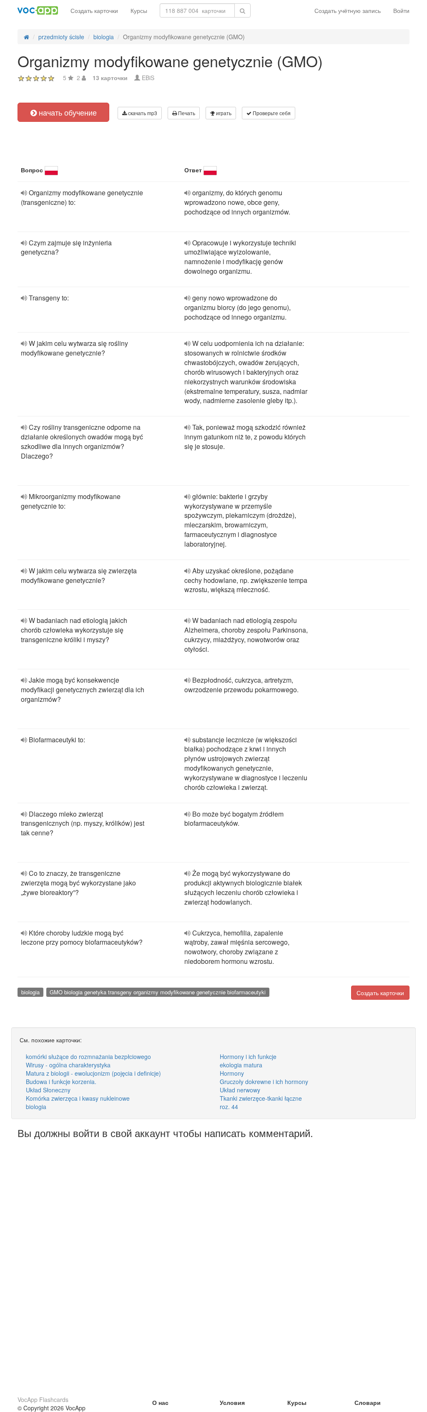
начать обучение (67, 112)
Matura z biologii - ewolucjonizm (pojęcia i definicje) (93, 1073)
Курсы (139, 10)
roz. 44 (229, 1106)
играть (223, 112)
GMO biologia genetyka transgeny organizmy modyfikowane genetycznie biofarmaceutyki (158, 992)
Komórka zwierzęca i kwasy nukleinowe (78, 1098)
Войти (401, 10)
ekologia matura (241, 1065)
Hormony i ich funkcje (248, 1056)
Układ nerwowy (240, 1090)
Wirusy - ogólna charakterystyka (68, 1065)
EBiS (148, 77)
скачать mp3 (142, 112)
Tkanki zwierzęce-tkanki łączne (261, 1098)
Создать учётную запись (347, 10)
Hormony (232, 1073)
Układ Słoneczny (48, 1090)
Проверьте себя (271, 112)
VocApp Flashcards (43, 1399)
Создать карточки (94, 10)
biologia (30, 992)
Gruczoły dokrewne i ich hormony (264, 1081)
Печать (186, 112)
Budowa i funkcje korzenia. (61, 1081)
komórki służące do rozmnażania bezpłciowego (88, 1056)
